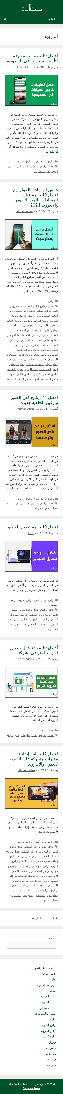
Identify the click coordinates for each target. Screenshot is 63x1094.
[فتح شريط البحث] (5, 19)
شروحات (51, 1053)
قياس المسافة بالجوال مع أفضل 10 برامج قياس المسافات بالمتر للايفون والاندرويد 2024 (35, 197)
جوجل (52, 1042)
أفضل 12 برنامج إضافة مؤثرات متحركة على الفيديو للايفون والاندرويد (34, 759)
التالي (36, 918)
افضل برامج (47, 609)
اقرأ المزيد (52, 151)
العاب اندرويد (48, 996)
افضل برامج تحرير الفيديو (25, 609)
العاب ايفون (49, 1002)
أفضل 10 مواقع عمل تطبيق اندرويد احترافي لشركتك (34, 650)
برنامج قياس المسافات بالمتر (41, 340)
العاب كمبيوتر (48, 1008)
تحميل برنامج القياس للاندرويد (30, 359)
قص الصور (37, 508)
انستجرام (14, 614)
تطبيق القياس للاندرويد (45, 374)
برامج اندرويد (25, 161)
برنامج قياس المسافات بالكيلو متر (26, 335)
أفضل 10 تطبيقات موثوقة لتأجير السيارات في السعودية (32, 58)
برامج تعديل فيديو (25, 866)
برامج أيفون (40, 161)
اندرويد (12, 166)
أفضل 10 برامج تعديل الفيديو (33, 526)
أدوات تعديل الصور (45, 968)
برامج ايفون (42, 866)
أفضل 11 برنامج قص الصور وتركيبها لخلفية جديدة (34, 400)
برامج (51, 161)
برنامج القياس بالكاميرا (36, 320)
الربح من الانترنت (46, 985)
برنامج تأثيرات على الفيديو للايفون (28, 885)
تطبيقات (10, 503)
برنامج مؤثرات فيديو (47, 895)
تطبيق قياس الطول (20, 374)
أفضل (51, 735)
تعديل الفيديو (51, 900)
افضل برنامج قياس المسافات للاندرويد (32, 306)
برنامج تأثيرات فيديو (47, 890)
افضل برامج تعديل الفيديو (44, 614)
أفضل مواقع (47, 730)
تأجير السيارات (42, 171)
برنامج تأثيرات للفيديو (23, 890)
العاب (53, 990)
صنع (16, 735)
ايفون (55, 171)
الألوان (52, 979)
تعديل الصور (51, 508)
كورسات (51, 1059)
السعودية (34, 166)
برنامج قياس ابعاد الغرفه (44, 330)
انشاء (34, 735)
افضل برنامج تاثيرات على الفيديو (40, 851)
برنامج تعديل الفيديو (39, 624)
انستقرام (53, 619)
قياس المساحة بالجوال (45, 379)
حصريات (51, 1048)
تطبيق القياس (15, 369)
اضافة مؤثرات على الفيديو (39, 846)
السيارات (23, 166)
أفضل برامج (47, 166)
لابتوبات (51, 1065)
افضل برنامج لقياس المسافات (41, 310)
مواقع (10, 735)
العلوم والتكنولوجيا (45, 1013)
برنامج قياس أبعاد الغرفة (23, 325)
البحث (52, 938)
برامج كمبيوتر (48, 1036)
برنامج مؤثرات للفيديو (22, 895)
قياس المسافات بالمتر (18, 379)
